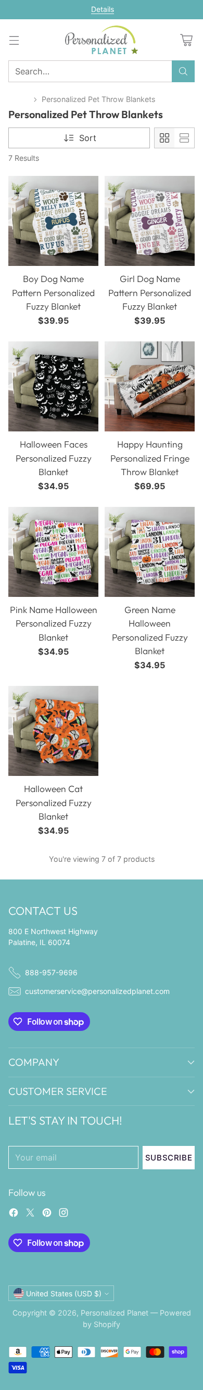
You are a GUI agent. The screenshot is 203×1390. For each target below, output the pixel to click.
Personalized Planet (114, 1312)
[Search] (183, 71)
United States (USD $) (64, 1293)
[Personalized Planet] (101, 39)
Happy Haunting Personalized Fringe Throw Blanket (149, 458)
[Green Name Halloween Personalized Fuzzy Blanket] (150, 552)
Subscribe (168, 1158)
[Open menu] (13, 39)
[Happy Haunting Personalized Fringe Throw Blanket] (150, 386)
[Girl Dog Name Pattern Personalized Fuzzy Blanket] (150, 221)
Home (18, 99)
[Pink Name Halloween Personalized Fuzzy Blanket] (53, 552)
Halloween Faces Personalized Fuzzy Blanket (54, 458)
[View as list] (184, 138)
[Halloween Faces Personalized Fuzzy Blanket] (53, 386)
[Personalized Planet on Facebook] (13, 1214)
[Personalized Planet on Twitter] (30, 1214)
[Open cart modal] (186, 39)
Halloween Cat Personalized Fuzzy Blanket (54, 802)
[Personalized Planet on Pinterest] (47, 1214)
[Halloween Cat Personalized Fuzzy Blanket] (53, 731)
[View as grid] (164, 138)
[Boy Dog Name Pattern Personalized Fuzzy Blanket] (53, 221)
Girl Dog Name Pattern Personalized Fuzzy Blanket (149, 292)
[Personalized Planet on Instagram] (63, 1214)
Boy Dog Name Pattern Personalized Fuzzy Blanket (53, 292)
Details (102, 9)
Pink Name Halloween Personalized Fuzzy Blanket (53, 623)
